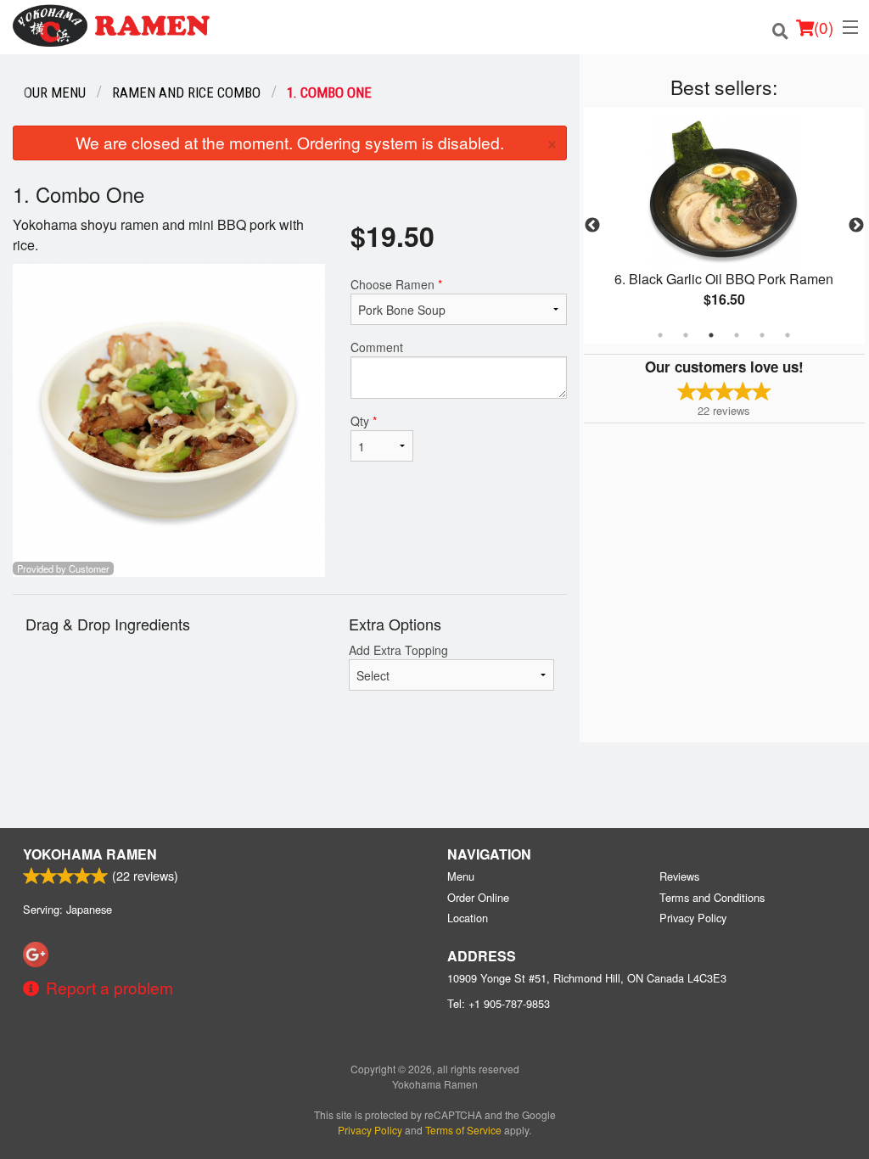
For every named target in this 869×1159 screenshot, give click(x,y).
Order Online (478, 897)
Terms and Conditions (712, 897)
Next (856, 225)
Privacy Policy (692, 918)
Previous (592, 225)
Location (467, 918)
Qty (363, 420)
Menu (460, 876)
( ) (823, 26)
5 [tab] (762, 335)
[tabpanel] (724, 225)
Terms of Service (463, 1130)
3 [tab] (711, 335)
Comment (376, 347)
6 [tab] (787, 335)
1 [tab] (660, 335)
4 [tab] (736, 335)
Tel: (498, 1003)
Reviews (679, 876)
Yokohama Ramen (90, 854)
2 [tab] (685, 335)
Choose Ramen (396, 284)
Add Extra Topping (398, 649)
